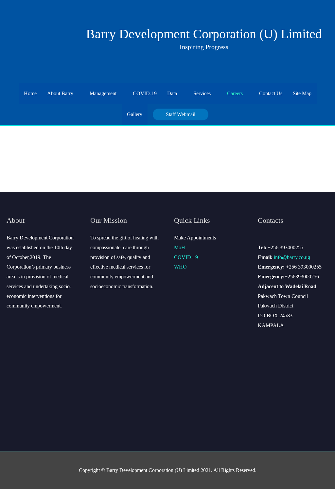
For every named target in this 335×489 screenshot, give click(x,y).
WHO (180, 267)
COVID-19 (145, 93)
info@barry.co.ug (292, 257)
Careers (235, 93)
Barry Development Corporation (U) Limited (204, 33)
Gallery (134, 114)
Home (30, 93)
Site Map (302, 93)
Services (202, 93)
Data (172, 93)
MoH (179, 247)
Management (103, 93)
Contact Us (270, 93)
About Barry (60, 93)
